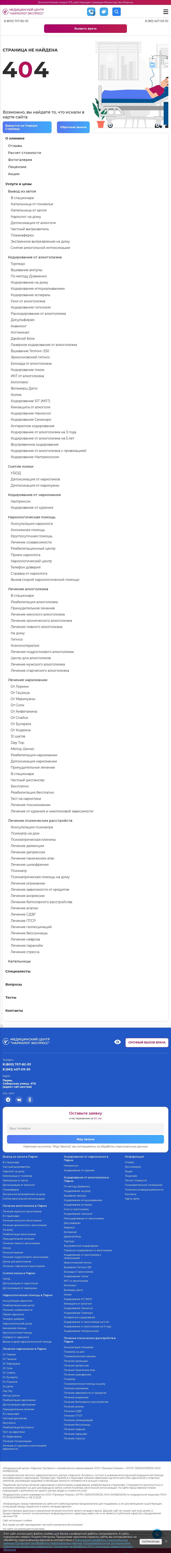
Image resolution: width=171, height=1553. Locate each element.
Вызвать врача (85, 28)
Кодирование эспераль (30, 295)
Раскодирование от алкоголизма (38, 314)
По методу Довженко (29, 276)
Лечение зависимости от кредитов (40, 890)
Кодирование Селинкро (31, 420)
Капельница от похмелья (32, 204)
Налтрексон (21, 501)
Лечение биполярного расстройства (41, 902)
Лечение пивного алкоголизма (36, 627)
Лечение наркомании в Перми (24, 1348)
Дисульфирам (22, 320)
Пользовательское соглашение (143, 1184)
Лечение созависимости (31, 542)
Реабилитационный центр (33, 548)
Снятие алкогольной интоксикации (40, 248)
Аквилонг (19, 326)
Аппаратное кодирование (32, 426)
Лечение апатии (24, 908)
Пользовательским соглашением (106, 1543)
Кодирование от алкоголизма (35, 257)
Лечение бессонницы (29, 933)
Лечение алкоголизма (28, 589)
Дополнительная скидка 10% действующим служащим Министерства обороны (85, 2)
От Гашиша (20, 693)
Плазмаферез (22, 235)
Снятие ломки (20, 466)
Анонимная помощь (28, 530)
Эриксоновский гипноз (30, 357)
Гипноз (17, 639)
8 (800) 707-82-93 (16, 21)
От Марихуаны (23, 699)
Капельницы (19, 961)
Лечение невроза (25, 939)
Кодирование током (27, 370)
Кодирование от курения (32, 508)
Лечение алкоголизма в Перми (25, 1205)
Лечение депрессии (28, 852)
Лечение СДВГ (23, 914)
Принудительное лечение (33, 608)
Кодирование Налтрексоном (35, 457)
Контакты (14, 1011)
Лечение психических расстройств (40, 821)
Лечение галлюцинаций (31, 927)
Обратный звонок (73, 127)
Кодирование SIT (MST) (30, 401)
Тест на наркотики (26, 799)
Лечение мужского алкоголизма (38, 664)
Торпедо (18, 264)
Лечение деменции (27, 846)
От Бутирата (21, 724)
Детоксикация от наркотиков (35, 479)
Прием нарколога (25, 555)
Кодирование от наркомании (34, 495)
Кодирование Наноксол (31, 413)
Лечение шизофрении (30, 865)
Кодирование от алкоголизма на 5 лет (42, 438)
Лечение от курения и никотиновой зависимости (52, 811)
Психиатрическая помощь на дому (40, 877)
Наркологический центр (31, 561)
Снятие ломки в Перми (19, 1273)
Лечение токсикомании (30, 805)
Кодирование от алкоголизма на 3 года (43, 432)
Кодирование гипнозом (31, 307)
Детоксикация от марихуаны (35, 485)
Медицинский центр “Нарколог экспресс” (26, 11)
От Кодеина (21, 730)
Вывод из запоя (22, 191)
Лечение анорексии (28, 896)
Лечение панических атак (32, 858)
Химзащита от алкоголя (30, 407)
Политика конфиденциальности (144, 1189)
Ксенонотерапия (25, 646)
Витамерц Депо (24, 388)
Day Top (17, 743)
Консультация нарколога (32, 524)
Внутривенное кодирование (35, 444)
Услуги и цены (18, 184)
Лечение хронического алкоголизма (41, 621)
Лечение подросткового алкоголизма (42, 652)
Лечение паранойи (27, 946)
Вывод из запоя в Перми (20, 1156)
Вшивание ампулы (26, 270)
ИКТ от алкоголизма (27, 376)
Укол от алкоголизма (28, 301)
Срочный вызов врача (147, 1042)
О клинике (15, 138)
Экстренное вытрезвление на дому (40, 241)
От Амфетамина (24, 711)
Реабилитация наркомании (34, 755)
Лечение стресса (25, 952)
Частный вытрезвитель (30, 229)
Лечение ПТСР (23, 921)
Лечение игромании (28, 883)
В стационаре (22, 198)
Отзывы (15, 146)
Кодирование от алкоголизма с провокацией (48, 451)
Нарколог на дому (26, 217)
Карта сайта (132, 1198)
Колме (16, 395)
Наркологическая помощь (31, 517)
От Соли (17, 705)
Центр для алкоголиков (31, 658)
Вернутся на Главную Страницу (21, 127)
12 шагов (18, 736)
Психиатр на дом (25, 833)
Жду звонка (85, 1139)
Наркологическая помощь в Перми (28, 1295)
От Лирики (20, 686)
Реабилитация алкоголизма (34, 602)
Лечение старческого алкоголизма (40, 671)
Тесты (10, 997)
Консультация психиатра (32, 827)
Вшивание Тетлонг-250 (30, 351)
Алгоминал (20, 332)
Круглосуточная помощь (31, 536)
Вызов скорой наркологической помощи (45, 580)
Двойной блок (23, 339)
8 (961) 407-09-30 (156, 21)
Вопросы (13, 984)
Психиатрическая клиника (33, 840)
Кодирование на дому (29, 282)
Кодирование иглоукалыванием (38, 289)
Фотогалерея (20, 160)
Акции (14, 174)
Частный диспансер (27, 780)
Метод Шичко (22, 749)
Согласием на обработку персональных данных (48, 1543)
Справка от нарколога (29, 573)
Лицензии (17, 167)
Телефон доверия (26, 567)
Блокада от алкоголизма (31, 364)
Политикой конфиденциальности (27, 1546)
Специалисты (18, 971)
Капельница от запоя (29, 210)
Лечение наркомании (27, 680)
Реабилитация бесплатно (32, 792)
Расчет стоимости (24, 153)
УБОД (16, 473)
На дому (18, 633)
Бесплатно (20, 786)
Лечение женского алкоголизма (38, 614)
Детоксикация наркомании (34, 761)
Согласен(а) (150, 1541)
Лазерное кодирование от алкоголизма (44, 345)
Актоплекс (19, 382)
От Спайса (19, 718)
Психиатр (19, 871)
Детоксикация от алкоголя (33, 223)
